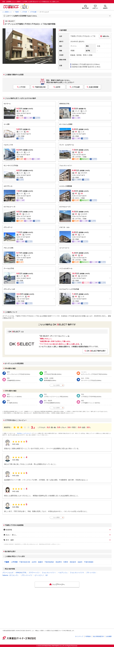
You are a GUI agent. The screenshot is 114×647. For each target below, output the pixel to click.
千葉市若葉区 (88, 562)
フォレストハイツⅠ (49, 572)
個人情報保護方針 (98, 636)
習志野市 (59, 562)
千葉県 (17, 12)
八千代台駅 (33, 12)
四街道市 (73, 562)
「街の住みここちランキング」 (24, 433)
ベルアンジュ (63, 572)
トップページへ (58, 584)
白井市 (58, 87)
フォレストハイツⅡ (77, 572)
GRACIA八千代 (21, 572)
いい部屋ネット (7, 12)
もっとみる (56, 385)
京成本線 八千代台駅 (78, 64)
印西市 (65, 562)
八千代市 (24, 12)
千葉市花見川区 (40, 87)
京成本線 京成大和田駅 (79, 67)
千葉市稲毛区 (49, 562)
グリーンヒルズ (7, 572)
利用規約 (88, 636)
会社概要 (109, 636)
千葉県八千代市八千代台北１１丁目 (82, 36)
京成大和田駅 (93, 87)
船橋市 (40, 562)
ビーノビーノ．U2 (41, 575)
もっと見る (56, 517)
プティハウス (91, 572)
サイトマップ (79, 636)
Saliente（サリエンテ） (10, 575)
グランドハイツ (26, 575)
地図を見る (106, 36)
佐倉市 (80, 562)
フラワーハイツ (34, 572)
